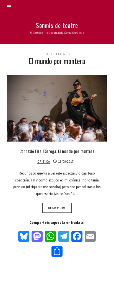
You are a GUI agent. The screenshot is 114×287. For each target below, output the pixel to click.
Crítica (43, 161)
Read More (57, 208)
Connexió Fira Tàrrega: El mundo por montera (56, 151)
